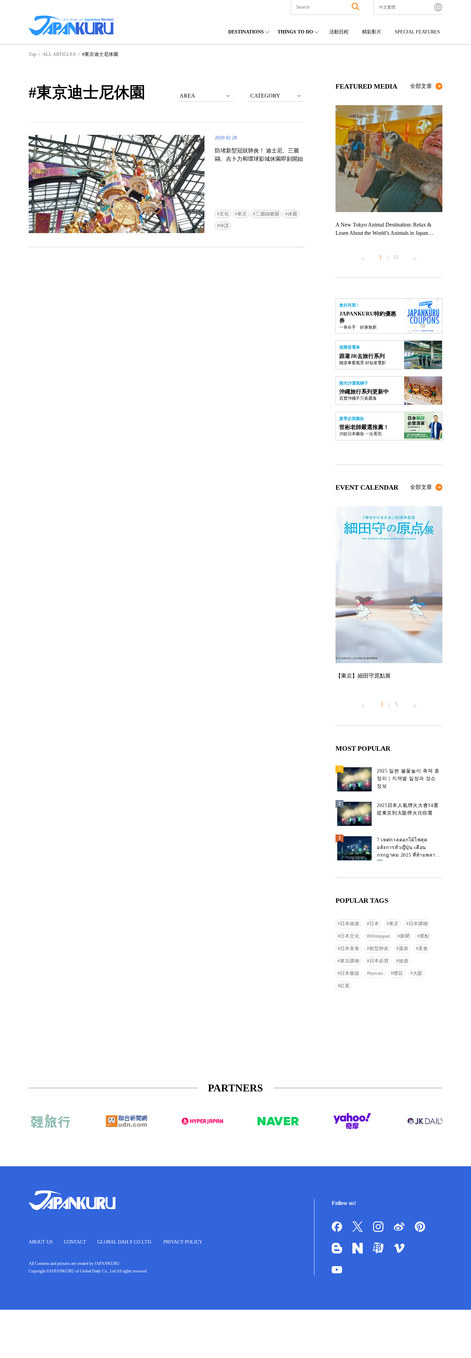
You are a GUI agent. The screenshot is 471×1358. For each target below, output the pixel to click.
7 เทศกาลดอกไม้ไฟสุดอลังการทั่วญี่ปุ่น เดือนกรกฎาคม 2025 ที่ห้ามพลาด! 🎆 (409, 848)
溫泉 (403, 948)
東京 (242, 214)
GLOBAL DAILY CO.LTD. (124, 1242)
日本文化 (349, 936)
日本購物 (418, 923)
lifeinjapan (379, 936)
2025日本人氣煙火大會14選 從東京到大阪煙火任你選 (408, 809)
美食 (423, 948)
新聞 (405, 936)
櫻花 (398, 973)
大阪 (417, 973)
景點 (424, 936)
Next (414, 256)
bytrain (376, 973)
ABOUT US (41, 1242)
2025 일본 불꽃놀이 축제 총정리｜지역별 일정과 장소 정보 (408, 778)
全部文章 (421, 86)
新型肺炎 (379, 948)
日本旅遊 (349, 923)
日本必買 (379, 960)
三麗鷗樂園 (267, 214)
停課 (224, 225)
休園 (292, 214)
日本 (374, 923)
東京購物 (349, 960)
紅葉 (345, 985)
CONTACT (75, 1242)
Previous (363, 256)
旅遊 (403, 960)
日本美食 (349, 948)
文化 (224, 214)
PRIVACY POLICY (182, 1242)
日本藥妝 (349, 973)
